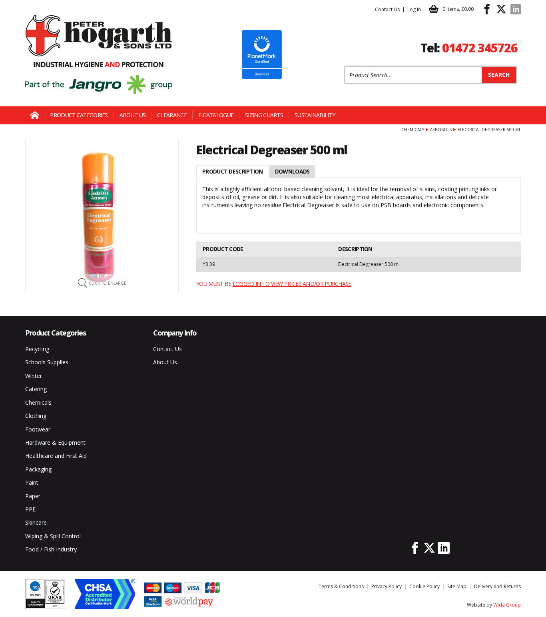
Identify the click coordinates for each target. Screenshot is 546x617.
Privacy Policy (386, 586)
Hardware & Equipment (55, 442)
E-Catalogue (215, 115)
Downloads (292, 171)
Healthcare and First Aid (56, 455)
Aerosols (441, 129)
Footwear (37, 429)
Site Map (456, 586)
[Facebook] (487, 9)
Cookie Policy (424, 586)
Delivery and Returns (497, 586)
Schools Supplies (46, 362)
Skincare (36, 522)
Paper (32, 496)
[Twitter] (501, 9)
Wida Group (507, 604)
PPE (30, 509)
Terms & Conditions (341, 586)
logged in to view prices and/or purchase (292, 284)
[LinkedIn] (515, 9)
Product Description (232, 171)
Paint (31, 482)
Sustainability (315, 115)
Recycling (37, 349)
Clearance (172, 115)
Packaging (38, 469)
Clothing (35, 415)
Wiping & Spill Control (53, 536)
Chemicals (412, 129)
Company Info (175, 332)
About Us (132, 115)
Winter (33, 375)
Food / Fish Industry (51, 549)
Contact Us (387, 9)
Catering (36, 389)
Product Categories (79, 115)
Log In (414, 9)
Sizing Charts (264, 115)
